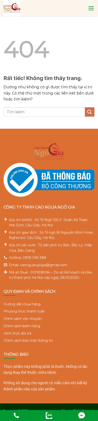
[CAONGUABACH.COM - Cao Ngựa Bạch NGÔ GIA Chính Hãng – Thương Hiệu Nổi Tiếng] (39, 8)
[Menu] (91, 8)
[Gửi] (89, 112)
